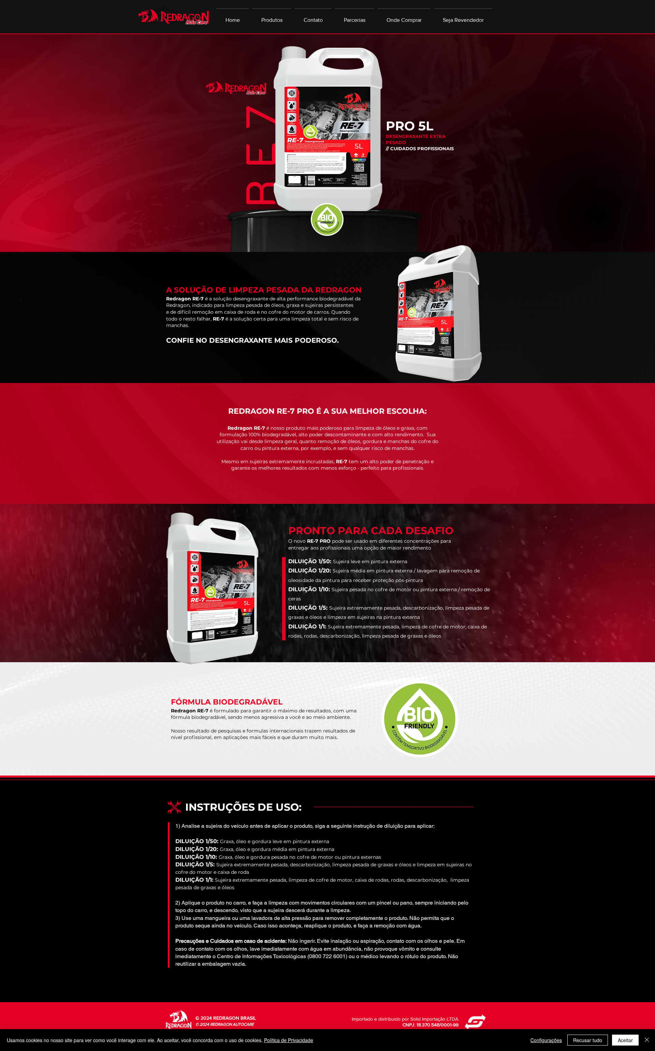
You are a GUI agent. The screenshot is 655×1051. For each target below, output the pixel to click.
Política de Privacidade (288, 1040)
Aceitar (625, 1040)
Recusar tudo (587, 1040)
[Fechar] (647, 1040)
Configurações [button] (546, 1040)
